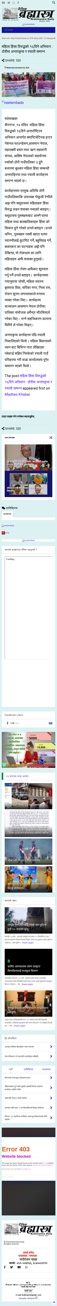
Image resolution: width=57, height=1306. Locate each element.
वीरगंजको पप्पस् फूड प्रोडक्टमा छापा (26, 805)
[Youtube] (3, 2)
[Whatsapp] (13, 2)
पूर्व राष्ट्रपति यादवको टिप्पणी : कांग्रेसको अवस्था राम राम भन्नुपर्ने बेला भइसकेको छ (27, 463)
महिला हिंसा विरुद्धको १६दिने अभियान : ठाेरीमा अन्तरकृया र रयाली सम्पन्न (28, 382)
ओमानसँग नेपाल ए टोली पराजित (24, 860)
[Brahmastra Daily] (28, 21)
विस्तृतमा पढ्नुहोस (27, 943)
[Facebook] (18, 2)
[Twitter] (8, 2)
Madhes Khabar (17, 394)
